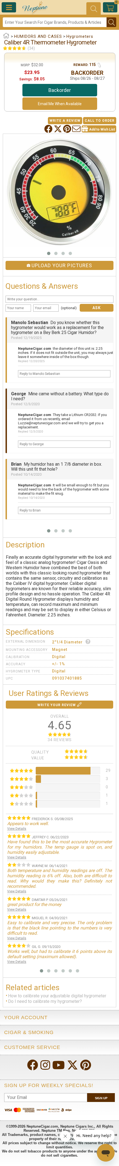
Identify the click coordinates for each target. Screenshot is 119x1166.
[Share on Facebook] (49, 129)
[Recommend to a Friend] (77, 129)
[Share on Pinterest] (67, 129)
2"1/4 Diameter (67, 642)
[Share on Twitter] (58, 129)
